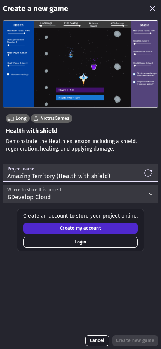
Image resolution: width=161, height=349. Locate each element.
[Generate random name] (148, 173)
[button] (51, 118)
